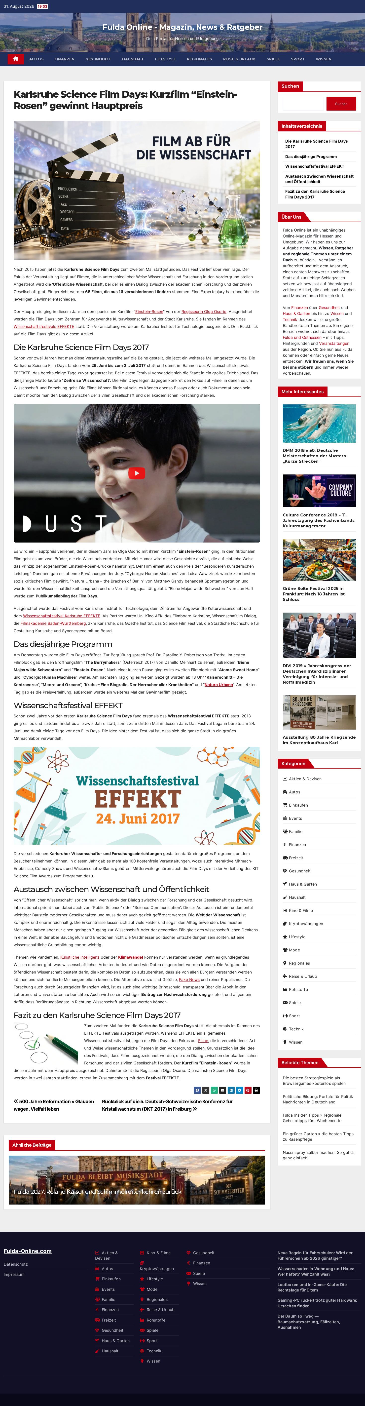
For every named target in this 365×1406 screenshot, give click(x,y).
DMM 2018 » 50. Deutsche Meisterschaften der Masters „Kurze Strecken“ (314, 456)
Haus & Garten (296, 313)
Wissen (323, 59)
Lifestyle (165, 59)
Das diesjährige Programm (311, 156)
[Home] (16, 59)
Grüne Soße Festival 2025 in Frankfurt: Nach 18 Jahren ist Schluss (314, 594)
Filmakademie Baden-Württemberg (53, 623)
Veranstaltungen (334, 343)
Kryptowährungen (306, 923)
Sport (298, 59)
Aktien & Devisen (305, 778)
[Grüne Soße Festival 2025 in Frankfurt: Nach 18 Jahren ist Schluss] (319, 562)
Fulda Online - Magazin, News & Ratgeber (183, 27)
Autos (36, 59)
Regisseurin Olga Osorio (204, 311)
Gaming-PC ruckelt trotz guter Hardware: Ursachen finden (318, 1303)
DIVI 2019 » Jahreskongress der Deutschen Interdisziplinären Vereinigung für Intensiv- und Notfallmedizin (317, 674)
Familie (295, 831)
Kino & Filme (301, 910)
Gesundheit (98, 59)
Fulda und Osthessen (302, 337)
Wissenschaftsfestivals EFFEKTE (44, 326)
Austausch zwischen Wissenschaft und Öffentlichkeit (319, 179)
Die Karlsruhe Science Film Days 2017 (316, 144)
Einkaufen (298, 805)
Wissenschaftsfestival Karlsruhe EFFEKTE (61, 615)
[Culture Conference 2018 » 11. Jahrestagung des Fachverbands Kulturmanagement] (319, 492)
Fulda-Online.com (28, 1251)
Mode (294, 949)
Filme (203, 1040)
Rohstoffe (298, 989)
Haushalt (133, 59)
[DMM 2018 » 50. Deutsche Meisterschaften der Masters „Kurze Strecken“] (319, 425)
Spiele (273, 59)
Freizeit (296, 857)
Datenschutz (16, 1263)
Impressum (14, 1274)
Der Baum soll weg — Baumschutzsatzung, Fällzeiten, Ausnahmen (309, 1322)
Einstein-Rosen (149, 311)
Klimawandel (130, 957)
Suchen (290, 86)
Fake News (189, 979)
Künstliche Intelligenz (80, 957)
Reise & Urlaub (239, 59)
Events (295, 818)
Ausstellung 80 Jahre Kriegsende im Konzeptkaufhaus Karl (319, 740)
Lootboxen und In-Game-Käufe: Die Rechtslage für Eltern (312, 1287)
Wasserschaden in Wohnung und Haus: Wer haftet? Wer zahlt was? (316, 1271)
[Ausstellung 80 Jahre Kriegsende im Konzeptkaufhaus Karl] (319, 714)
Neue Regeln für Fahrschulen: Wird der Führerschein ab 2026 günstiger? (315, 1255)
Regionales (199, 59)
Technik (290, 319)
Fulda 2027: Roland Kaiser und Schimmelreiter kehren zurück (97, 1191)
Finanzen (64, 59)
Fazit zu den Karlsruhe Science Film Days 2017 (315, 194)
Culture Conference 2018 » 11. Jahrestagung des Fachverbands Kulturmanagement (319, 520)
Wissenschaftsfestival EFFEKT (314, 166)
